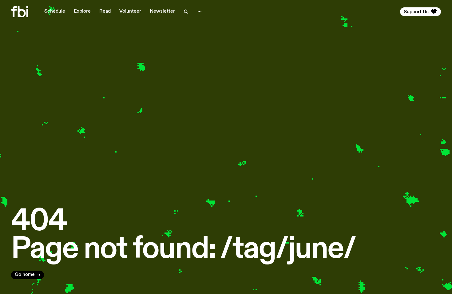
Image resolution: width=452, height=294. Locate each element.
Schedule (54, 11)
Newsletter (162, 11)
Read (105, 11)
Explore (82, 11)
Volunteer (130, 11)
